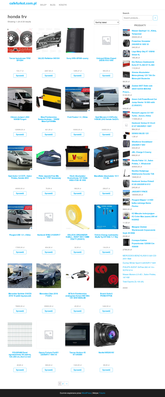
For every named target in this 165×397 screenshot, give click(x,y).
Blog (52, 4)
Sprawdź (20, 75)
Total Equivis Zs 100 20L (133, 281)
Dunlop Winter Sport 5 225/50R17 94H (139, 262)
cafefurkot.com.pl (22, 3)
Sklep (43, 4)
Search (126, 13)
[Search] (155, 18)
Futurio (102, 393)
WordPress (86, 393)
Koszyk (63, 4)
